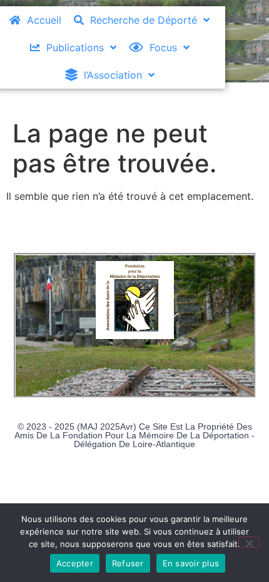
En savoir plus (191, 563)
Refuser (128, 563)
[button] (134, 379)
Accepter (74, 563)
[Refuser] (249, 542)
